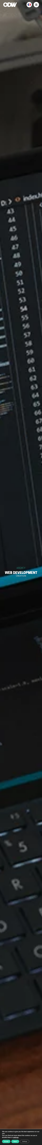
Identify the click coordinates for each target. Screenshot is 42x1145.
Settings (24, 1141)
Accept (6, 1141)
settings (16, 1137)
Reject (15, 1141)
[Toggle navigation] (36, 4)
